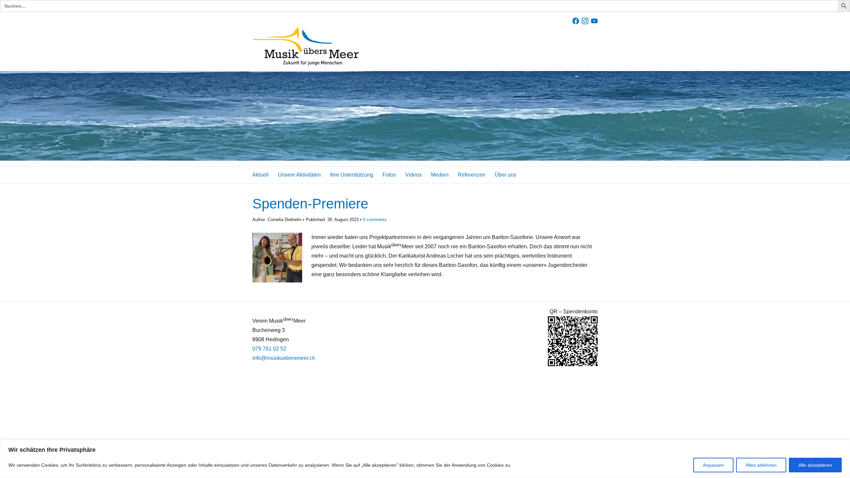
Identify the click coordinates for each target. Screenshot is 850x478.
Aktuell (260, 175)
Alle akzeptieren (815, 465)
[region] (425, 459)
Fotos (389, 175)
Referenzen (471, 175)
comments (375, 219)
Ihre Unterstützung (351, 175)
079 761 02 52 (269, 349)
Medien (440, 175)
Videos (413, 175)
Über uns (505, 175)
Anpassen (713, 465)
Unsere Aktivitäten (299, 175)
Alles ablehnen (761, 465)
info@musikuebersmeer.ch (283, 358)
